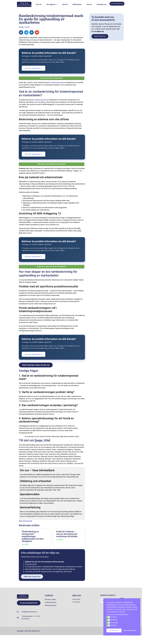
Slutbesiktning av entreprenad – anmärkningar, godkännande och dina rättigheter (32, 536)
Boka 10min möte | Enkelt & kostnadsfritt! (52, 164)
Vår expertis (50, 4)
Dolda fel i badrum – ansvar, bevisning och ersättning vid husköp (66, 534)
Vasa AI (38, 4)
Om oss (89, 4)
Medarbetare (77, 4)
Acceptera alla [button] (114, 630)
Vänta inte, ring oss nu (32, 576)
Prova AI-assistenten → (33, 68)
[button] (21, 32)
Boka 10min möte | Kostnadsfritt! (51, 78)
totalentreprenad (57, 82)
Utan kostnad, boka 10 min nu (35, 365)
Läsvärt (65, 4)
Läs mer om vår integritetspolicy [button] (117, 614)
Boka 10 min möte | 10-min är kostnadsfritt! (51, 266)
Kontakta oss (101, 4)
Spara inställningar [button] (130, 630)
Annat (27, 27)
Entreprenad (27, 521)
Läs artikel (25, 544)
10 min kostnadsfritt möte (117, 3)
